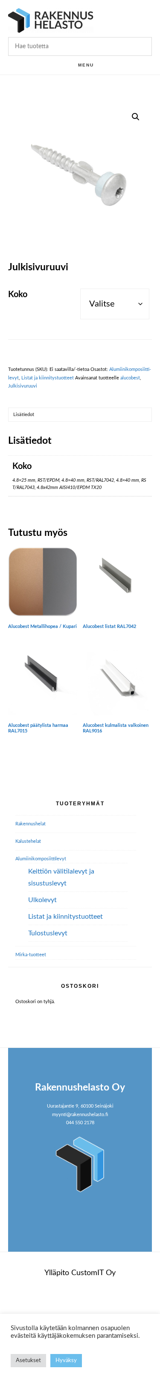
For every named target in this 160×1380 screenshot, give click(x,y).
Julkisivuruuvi (22, 386)
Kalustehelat (28, 841)
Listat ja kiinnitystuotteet (47, 378)
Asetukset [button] (28, 1360)
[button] (135, 116)
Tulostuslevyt (47, 933)
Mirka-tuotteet (30, 954)
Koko (17, 294)
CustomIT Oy (93, 1273)
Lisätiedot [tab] (23, 414)
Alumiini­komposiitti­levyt (40, 858)
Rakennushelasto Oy (50, 20)
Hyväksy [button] (66, 1360)
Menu (86, 65)
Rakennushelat (30, 824)
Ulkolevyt (42, 900)
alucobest (130, 378)
